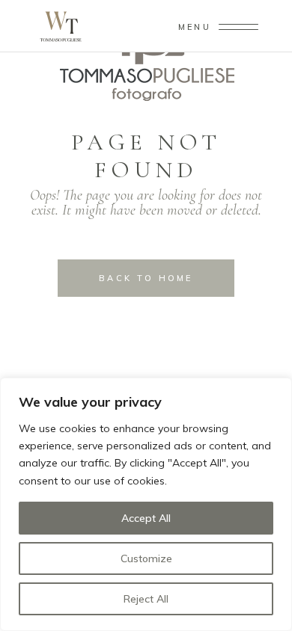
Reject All (146, 599)
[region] (146, 504)
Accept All (146, 518)
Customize (146, 558)
